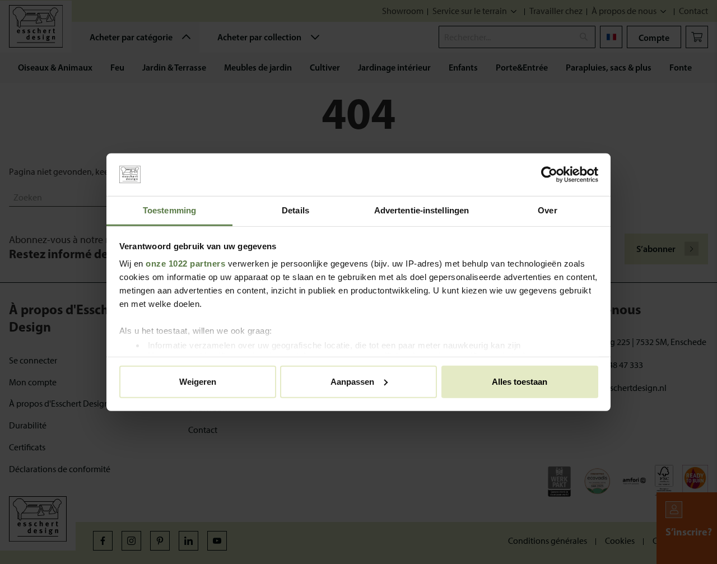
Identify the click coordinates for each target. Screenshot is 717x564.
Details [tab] (295, 210)
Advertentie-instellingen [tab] (421, 210)
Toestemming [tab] (169, 210)
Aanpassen (352, 381)
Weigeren (197, 381)
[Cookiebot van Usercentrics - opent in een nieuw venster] (549, 174)
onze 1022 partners (185, 263)
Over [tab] (547, 210)
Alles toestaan (519, 381)
